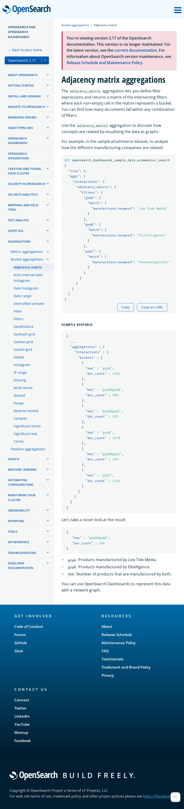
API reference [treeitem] (18, 542)
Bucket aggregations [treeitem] (27, 259)
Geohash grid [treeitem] (24, 334)
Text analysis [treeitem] (18, 220)
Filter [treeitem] (18, 311)
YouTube (22, 724)
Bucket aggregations (75, 25)
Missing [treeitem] (20, 380)
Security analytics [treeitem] (23, 195)
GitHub (20, 642)
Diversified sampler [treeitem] (29, 303)
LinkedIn (22, 716)
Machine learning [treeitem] (22, 470)
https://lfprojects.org (160, 796)
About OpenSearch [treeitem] (22, 75)
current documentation (135, 50)
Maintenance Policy (119, 642)
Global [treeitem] (19, 357)
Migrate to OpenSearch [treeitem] (26, 107)
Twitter (20, 708)
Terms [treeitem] (19, 441)
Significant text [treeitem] (25, 433)
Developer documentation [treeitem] (20, 565)
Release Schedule (117, 634)
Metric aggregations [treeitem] (27, 251)
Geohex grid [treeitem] (23, 342)
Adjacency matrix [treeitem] (28, 267)
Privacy (108, 675)
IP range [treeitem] (20, 372)
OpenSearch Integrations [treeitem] (18, 156)
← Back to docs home (25, 50)
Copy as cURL (152, 307)
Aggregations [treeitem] (19, 242)
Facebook (22, 740)
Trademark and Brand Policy (126, 667)
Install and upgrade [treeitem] (24, 96)
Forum (20, 634)
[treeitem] (48, 74)
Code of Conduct (28, 626)
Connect (21, 699)
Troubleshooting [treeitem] (22, 553)
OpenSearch (27, 10)
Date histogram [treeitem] (26, 288)
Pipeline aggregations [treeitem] (28, 449)
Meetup (21, 732)
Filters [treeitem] (18, 319)
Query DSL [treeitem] (16, 231)
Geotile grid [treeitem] (23, 349)
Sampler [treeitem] (20, 418)
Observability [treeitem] (19, 510)
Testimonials (112, 659)
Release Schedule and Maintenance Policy (104, 62)
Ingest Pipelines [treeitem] (20, 128)
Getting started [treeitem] (21, 86)
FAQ (105, 650)
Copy (125, 307)
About (107, 626)
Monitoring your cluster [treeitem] (21, 497)
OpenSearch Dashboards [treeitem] (18, 140)
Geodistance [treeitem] (24, 326)
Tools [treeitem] (12, 532)
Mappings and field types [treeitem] (23, 207)
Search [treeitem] (13, 459)
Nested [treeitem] (19, 395)
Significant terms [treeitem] (27, 426)
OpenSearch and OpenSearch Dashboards (22, 32)
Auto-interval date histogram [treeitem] (28, 278)
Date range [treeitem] (22, 296)
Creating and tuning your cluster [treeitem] (24, 171)
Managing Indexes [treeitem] (22, 117)
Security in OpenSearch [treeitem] (26, 184)
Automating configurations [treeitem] (20, 482)
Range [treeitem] (19, 403)
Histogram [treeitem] (22, 365)
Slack (18, 650)
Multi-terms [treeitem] (23, 387)
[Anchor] (95, 324)
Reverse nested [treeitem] (26, 410)
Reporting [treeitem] (16, 521)
